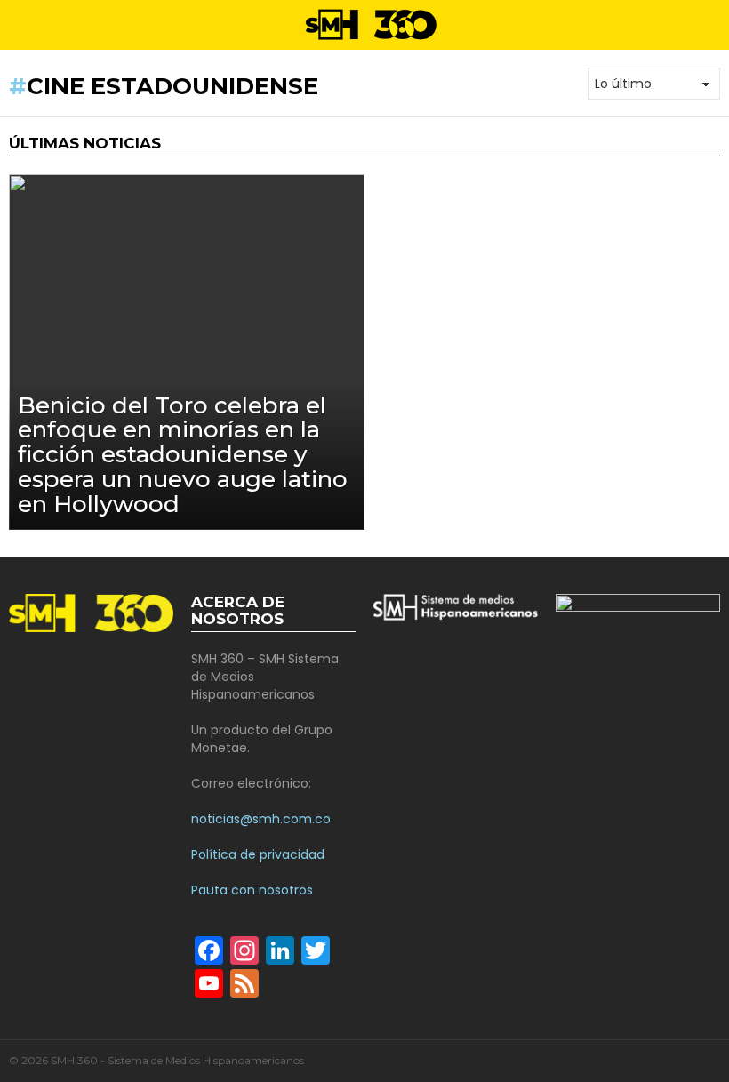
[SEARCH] (713, 25)
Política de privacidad (257, 854)
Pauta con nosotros (252, 890)
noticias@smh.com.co (261, 819)
